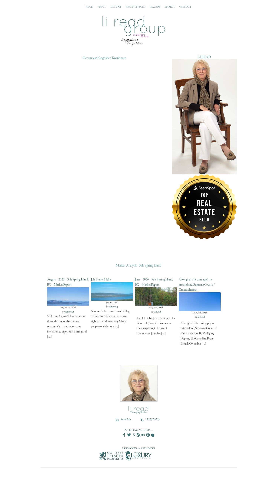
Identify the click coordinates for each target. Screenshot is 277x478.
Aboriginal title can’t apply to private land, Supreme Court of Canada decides (196, 284)
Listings (116, 6)
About (102, 6)
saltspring (69, 311)
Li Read (157, 311)
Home (89, 6)
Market (170, 6)
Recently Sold (135, 6)
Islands (155, 6)
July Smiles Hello (101, 279)
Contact (185, 6)
